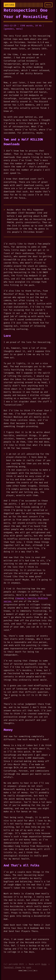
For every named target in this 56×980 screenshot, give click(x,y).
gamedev (9, 28)
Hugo (43, 964)
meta (18, 28)
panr (28, 967)
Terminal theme (12, 967)
